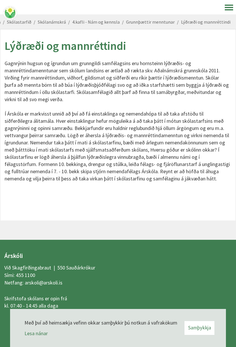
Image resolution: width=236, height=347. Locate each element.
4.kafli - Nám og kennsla (96, 22)
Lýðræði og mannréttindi (206, 22)
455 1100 (25, 275)
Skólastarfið (19, 22)
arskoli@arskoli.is (43, 282)
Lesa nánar (36, 333)
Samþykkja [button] (199, 328)
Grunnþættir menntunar (150, 22)
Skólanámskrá (52, 22)
